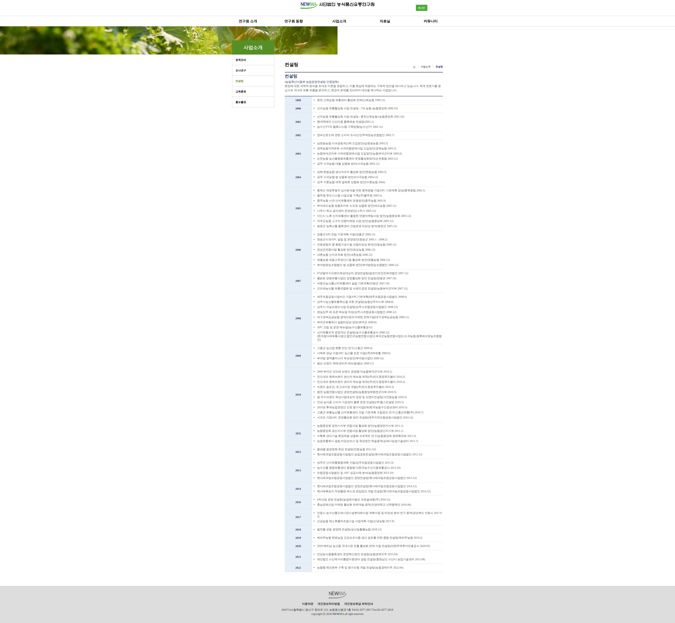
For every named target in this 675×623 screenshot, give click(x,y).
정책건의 (241, 60)
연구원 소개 (248, 21)
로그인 (421, 8)
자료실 (385, 21)
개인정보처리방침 (328, 603)
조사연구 (241, 70)
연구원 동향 (293, 21)
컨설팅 (239, 81)
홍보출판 (241, 102)
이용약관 (307, 603)
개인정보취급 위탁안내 (358, 603)
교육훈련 (241, 91)
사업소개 (339, 21)
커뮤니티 (431, 21)
